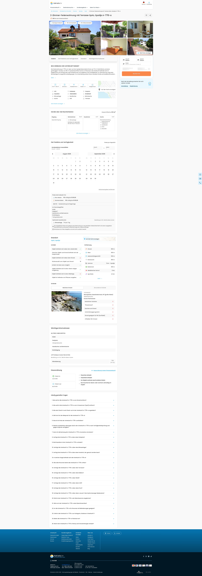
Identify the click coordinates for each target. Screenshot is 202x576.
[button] (75, 38)
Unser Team (90, 539)
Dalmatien (78, 541)
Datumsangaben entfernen (107, 189)
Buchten (78, 546)
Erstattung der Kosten (66, 539)
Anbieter (118, 533)
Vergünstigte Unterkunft (67, 535)
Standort (84, 59)
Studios (52, 541)
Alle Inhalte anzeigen (57, 103)
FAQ (86, 572)
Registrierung (134, 86)
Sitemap (90, 572)
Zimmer (52, 539)
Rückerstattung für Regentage (67, 204)
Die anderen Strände (100, 287)
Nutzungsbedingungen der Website (70, 572)
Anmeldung (124, 86)
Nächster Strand (67, 287)
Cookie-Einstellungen (98, 572)
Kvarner (77, 539)
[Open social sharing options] (150, 15)
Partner (108, 533)
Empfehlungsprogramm (67, 541)
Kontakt (54, 560)
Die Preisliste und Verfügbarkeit (68, 59)
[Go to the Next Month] (114, 153)
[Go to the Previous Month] (53, 153)
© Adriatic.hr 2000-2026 (55, 572)
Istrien (77, 537)
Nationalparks (79, 544)
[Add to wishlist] (146, 15)
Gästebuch (90, 537)
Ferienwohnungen (54, 535)
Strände (78, 548)
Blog (89, 548)
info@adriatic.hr (66, 564)
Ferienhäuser (53, 537)
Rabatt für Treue (65, 537)
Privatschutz (82, 572)
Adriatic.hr (90, 535)
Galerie (53, 59)
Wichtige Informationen (96, 59)
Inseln (77, 543)
